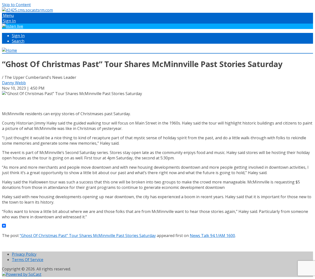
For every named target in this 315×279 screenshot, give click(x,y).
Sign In (18, 35)
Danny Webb (14, 82)
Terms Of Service (27, 259)
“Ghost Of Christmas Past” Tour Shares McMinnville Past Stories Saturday (88, 235)
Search (18, 41)
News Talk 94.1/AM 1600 (212, 235)
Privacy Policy (24, 254)
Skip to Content (16, 4)
